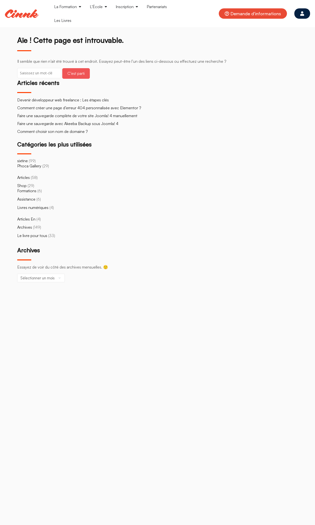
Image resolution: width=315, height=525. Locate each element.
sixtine (22, 160)
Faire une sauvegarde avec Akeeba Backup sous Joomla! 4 (67, 123)
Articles (23, 177)
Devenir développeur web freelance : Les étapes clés (63, 99)
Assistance (26, 199)
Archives (24, 227)
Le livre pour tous (32, 235)
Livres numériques (32, 207)
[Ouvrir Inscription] (137, 7)
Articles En (26, 219)
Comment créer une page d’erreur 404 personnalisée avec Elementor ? (79, 107)
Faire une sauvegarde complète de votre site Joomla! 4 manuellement (77, 115)
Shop (22, 185)
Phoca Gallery (29, 165)
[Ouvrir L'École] (106, 7)
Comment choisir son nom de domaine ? (52, 131)
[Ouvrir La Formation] (80, 7)
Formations (26, 190)
